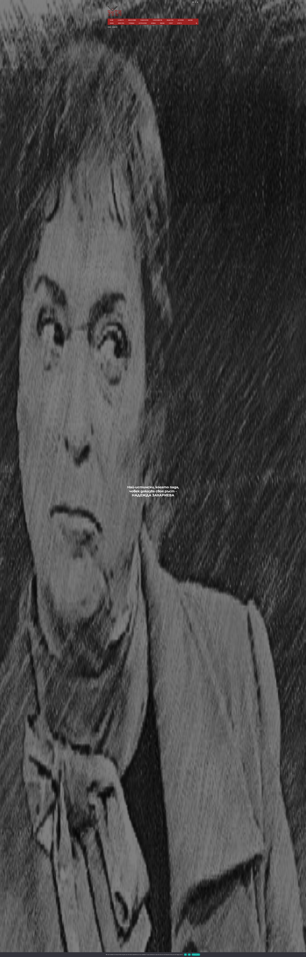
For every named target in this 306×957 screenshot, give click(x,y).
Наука (112, 23)
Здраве (190, 20)
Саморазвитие (157, 20)
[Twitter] (195, 2)
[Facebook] (193, 2)
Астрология (143, 23)
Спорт (171, 23)
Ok (185, 954)
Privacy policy (195, 954)
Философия (132, 20)
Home (111, 20)
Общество (170, 20)
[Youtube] (197, 2)
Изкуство (121, 23)
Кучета (179, 23)
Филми (162, 23)
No (189, 954)
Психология (144, 20)
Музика (153, 23)
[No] (304, 954)
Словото (121, 20)
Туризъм (131, 23)
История (181, 20)
